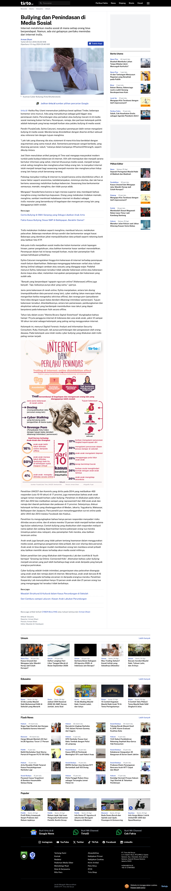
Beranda (24, 9)
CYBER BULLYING (49, 612)
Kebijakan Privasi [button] (95, 856)
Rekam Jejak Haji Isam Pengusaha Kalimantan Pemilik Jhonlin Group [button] (58, 817)
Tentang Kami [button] (60, 853)
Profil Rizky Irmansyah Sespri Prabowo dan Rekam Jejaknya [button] (30, 817)
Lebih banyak (144, 718)
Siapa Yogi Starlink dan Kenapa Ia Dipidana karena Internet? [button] (34, 727)
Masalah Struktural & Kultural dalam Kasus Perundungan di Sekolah (54, 593)
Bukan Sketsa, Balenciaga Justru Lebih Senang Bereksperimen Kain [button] (121, 90)
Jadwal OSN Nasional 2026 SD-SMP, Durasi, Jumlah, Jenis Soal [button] (57, 704)
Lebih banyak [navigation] (144, 638)
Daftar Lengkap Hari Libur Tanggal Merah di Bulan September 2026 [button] (58, 663)
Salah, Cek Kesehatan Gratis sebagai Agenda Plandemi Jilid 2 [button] (124, 114)
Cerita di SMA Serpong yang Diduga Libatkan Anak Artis (53, 215)
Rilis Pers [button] (58, 872)
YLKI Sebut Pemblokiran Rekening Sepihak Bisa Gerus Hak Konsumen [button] (123, 741)
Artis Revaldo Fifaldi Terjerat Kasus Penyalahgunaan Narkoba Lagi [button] (33, 767)
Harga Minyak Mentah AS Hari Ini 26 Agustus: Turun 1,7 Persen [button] (35, 740)
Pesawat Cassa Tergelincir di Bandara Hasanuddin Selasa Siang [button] (32, 780)
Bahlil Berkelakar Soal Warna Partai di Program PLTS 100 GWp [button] (35, 753)
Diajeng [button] (122, 3)
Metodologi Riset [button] (61, 866)
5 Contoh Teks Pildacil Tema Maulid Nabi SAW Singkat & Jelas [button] (138, 704)
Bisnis (31, 9)
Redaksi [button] (57, 859)
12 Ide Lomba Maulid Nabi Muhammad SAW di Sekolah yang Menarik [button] (31, 704)
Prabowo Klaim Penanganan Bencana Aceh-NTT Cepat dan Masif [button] (122, 767)
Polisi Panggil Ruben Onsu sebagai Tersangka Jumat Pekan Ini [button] (76, 780)
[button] (27, 3)
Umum (47, 9)
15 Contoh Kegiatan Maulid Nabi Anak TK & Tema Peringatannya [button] (111, 704)
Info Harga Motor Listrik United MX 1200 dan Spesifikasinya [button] (138, 817)
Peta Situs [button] (92, 866)
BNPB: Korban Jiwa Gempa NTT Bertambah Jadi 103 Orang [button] (79, 766)
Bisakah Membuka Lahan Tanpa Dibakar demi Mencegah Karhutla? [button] (121, 64)
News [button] (113, 3)
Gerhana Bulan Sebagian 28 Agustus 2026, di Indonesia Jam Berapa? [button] (85, 663)
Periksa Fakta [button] (102, 3)
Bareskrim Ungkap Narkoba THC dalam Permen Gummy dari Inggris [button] (77, 728)
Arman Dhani (26, 40)
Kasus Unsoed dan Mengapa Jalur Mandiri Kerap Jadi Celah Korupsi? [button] (122, 187)
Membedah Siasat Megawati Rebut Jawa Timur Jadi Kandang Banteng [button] (122, 213)
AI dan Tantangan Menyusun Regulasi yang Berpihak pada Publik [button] (122, 77)
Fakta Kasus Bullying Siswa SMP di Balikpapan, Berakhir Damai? (52, 220)
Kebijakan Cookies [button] (96, 859)
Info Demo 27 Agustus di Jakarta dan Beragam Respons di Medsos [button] (85, 817)
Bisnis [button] (131, 3)
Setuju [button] (164, 886)
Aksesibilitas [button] (93, 853)
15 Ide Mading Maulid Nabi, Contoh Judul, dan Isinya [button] (83, 704)
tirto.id (24, 110)
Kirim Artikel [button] (93, 863)
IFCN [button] (90, 869)
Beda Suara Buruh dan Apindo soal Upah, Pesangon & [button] (112, 817)
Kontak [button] (57, 856)
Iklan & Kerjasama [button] (62, 869)
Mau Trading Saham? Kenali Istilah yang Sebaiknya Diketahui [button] (110, 663)
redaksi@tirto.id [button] (127, 865)
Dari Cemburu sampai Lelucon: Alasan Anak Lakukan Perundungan (54, 599)
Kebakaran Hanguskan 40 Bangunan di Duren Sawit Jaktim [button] (124, 753)
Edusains (39, 9)
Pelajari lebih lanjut (138, 887)
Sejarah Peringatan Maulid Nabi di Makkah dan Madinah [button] (124, 173)
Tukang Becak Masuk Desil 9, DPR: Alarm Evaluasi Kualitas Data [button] (122, 728)
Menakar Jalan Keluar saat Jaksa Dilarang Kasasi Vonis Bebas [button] (124, 225)
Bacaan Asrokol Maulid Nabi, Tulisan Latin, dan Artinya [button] (138, 663)
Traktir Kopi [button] (97, 44)
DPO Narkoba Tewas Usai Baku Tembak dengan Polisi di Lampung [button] (77, 741)
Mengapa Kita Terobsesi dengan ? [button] (124, 102)
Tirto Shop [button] (92, 872)
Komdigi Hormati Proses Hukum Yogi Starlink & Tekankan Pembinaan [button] (124, 780)
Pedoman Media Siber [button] (63, 863)
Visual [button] (140, 3)
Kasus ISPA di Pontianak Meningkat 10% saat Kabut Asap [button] (79, 753)
